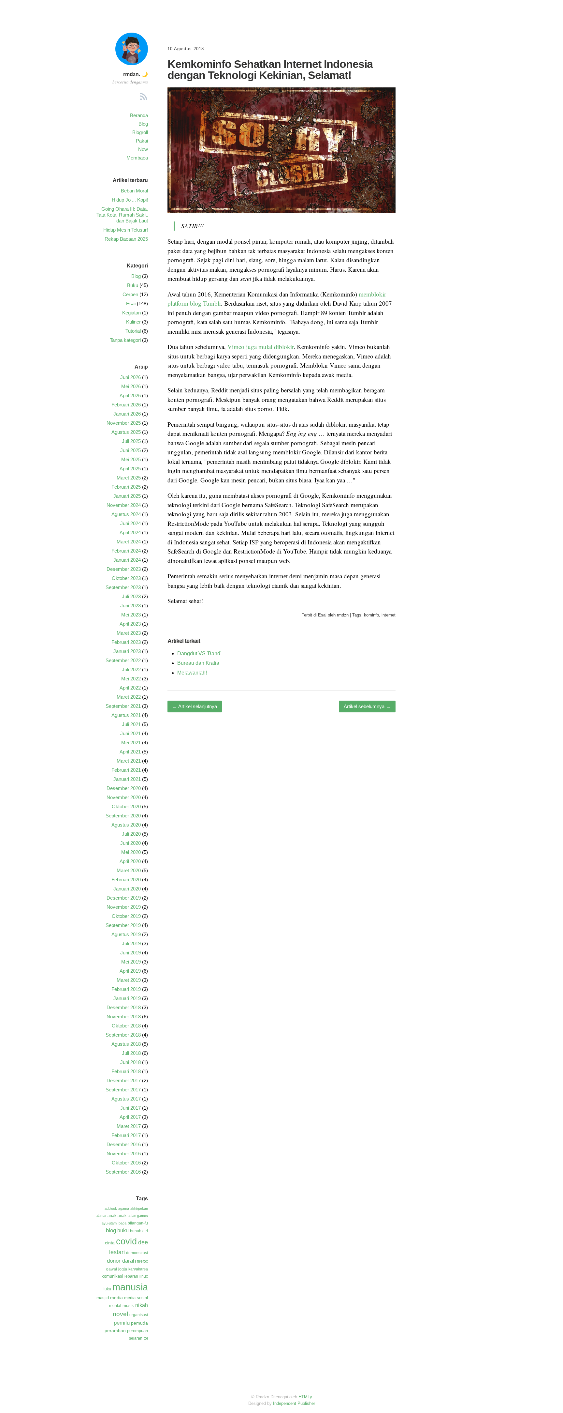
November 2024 (124, 505)
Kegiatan (131, 312)
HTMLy (305, 1396)
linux (143, 1276)
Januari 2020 (127, 888)
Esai (322, 615)
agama (123, 1208)
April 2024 (130, 532)
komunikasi (112, 1276)
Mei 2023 (131, 614)
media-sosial (136, 1297)
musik (128, 1305)
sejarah (135, 1338)
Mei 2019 (131, 962)
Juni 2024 (130, 523)
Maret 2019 (129, 980)
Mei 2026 (131, 386)
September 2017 (123, 1089)
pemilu (122, 1323)
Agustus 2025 (126, 432)
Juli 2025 (131, 441)
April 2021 (130, 751)
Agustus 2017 (126, 1099)
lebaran (131, 1276)
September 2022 (123, 660)
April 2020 (130, 861)
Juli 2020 (131, 834)
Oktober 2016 (126, 1162)
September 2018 (123, 1035)
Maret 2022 (129, 697)
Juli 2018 (131, 1053)
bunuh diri (139, 1231)
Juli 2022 (131, 669)
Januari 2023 (127, 651)
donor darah (121, 1261)
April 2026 (130, 395)
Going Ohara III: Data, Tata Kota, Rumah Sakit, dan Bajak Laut (122, 214)
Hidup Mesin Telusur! (125, 230)
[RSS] (143, 97)
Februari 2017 (126, 1135)
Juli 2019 (131, 943)
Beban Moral (134, 190)
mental (115, 1305)
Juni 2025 (130, 450)
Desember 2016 (124, 1144)
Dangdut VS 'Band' (199, 653)
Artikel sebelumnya (367, 706)
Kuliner (133, 322)
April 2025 (130, 468)
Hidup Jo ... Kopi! (130, 200)
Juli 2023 (131, 596)
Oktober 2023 (126, 578)
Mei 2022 (131, 678)
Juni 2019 (130, 952)
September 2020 (123, 815)
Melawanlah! (192, 673)
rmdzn (343, 615)
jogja (122, 1269)
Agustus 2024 (126, 514)
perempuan (137, 1330)
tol (146, 1338)
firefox (142, 1261)
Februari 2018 (126, 1071)
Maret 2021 (129, 761)
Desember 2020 (124, 788)
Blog (143, 124)
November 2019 (124, 907)
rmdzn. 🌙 (135, 74)
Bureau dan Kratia (198, 663)
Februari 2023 (126, 642)
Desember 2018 (124, 1007)
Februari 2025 (126, 487)
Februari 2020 (126, 879)
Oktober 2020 (126, 806)
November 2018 (124, 1016)
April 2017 (130, 1117)
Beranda (139, 115)
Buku (132, 285)
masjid (102, 1297)
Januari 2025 (127, 496)
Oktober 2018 (126, 1025)
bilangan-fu (138, 1223)
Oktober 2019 (126, 916)
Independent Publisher (294, 1403)
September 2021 (123, 706)
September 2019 (123, 925)
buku (123, 1230)
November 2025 (124, 423)
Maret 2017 (129, 1126)
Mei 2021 (131, 742)
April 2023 (130, 624)
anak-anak (117, 1215)
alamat (101, 1216)
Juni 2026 (130, 377)
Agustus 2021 (126, 715)
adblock (111, 1208)
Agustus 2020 (126, 825)
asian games (138, 1216)
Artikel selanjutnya (194, 706)
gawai (111, 1269)
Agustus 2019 (126, 934)
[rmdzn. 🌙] (131, 63)
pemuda (139, 1323)
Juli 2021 (131, 724)
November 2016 (124, 1153)
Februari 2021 (126, 770)
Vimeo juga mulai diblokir (260, 346)
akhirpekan (139, 1208)
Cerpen (130, 294)
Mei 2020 (131, 852)
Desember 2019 (124, 898)
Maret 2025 (129, 477)
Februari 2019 (126, 989)
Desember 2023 (124, 569)
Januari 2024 (127, 560)
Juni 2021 (130, 733)
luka (107, 1289)
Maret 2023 (129, 633)
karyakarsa (138, 1269)
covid (126, 1241)
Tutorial (133, 331)
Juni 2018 (130, 1062)
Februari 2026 (126, 404)
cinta (110, 1242)
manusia (130, 1287)
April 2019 (130, 971)
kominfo (371, 615)
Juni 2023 (130, 605)
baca (122, 1223)
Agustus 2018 (126, 1044)
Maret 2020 (129, 870)
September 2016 (123, 1172)
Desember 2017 (124, 1080)
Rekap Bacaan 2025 (126, 239)
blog (111, 1230)
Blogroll (140, 132)
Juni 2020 (130, 843)
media (116, 1297)
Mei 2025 (131, 459)
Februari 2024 (126, 551)
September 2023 (123, 587)
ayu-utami (109, 1223)
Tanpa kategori (125, 340)
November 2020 (124, 797)
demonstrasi (137, 1253)
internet (389, 615)
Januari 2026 (127, 414)
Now (143, 149)
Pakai (142, 141)
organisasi (138, 1315)
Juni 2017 (130, 1108)
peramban (115, 1330)
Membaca (137, 157)
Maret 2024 (129, 541)
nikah (141, 1305)
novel (120, 1313)
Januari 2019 (127, 998)
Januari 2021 (127, 779)
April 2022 (130, 688)
